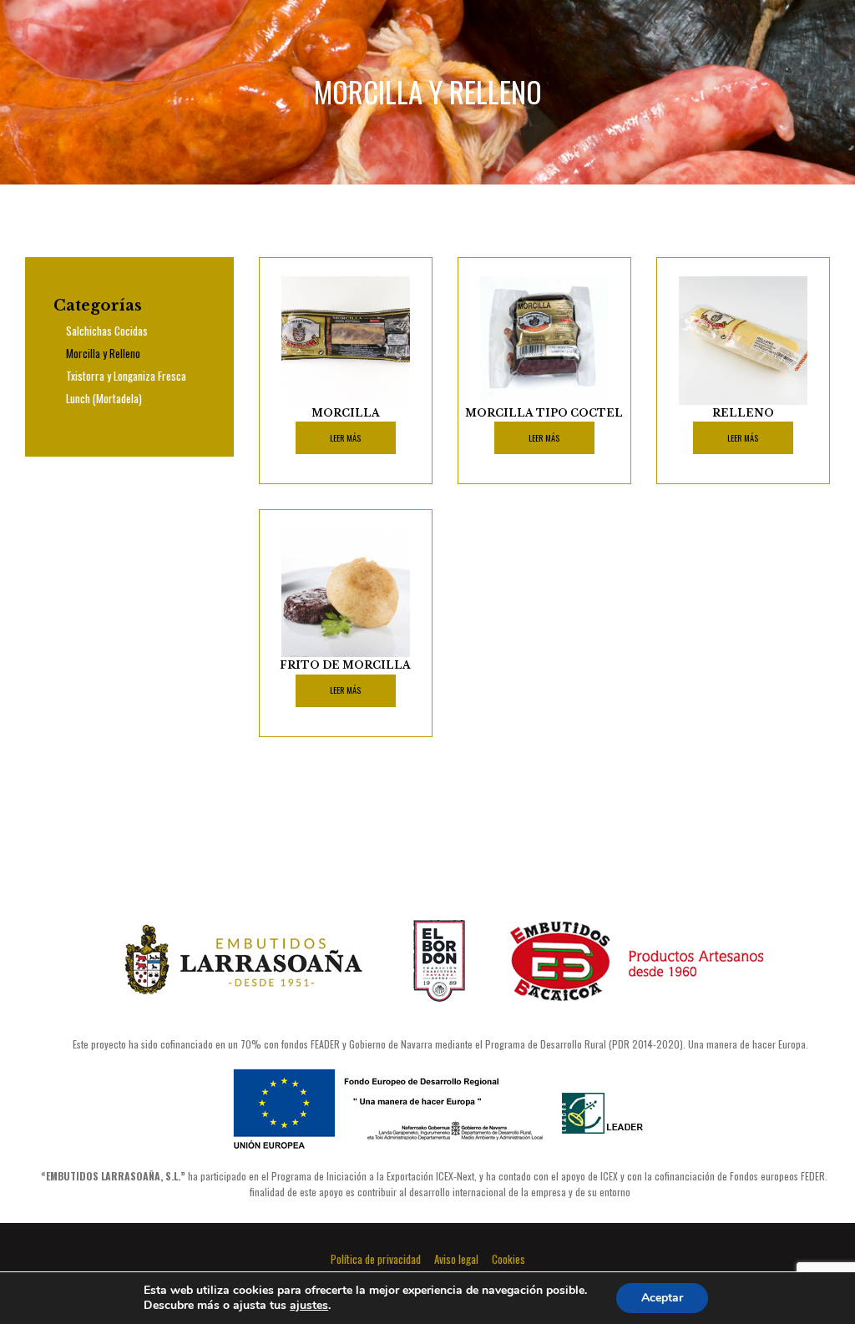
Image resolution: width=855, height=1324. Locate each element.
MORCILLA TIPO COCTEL (544, 413)
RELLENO (743, 413)
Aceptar (662, 1298)
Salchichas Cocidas (107, 330)
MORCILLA (345, 413)
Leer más (345, 438)
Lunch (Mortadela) (104, 398)
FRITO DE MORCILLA (345, 665)
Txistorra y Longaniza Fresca (126, 375)
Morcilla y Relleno (103, 353)
